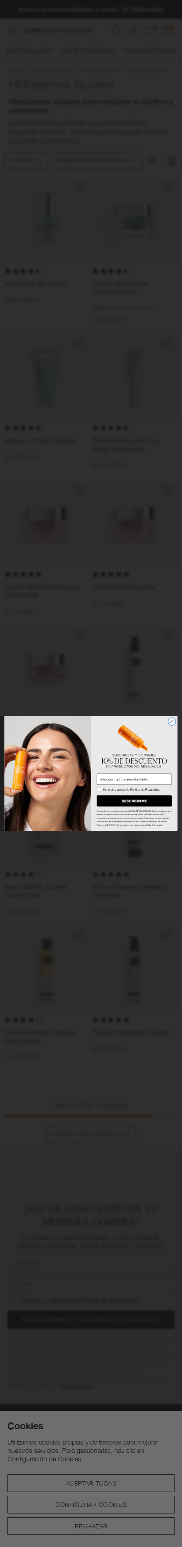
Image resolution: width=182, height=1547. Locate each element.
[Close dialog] (172, 722)
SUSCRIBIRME (134, 801)
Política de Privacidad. (154, 825)
